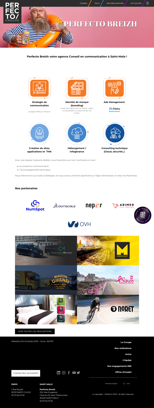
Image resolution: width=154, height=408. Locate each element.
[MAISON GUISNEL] (46, 280)
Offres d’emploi (123, 372)
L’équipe (127, 360)
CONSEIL (84, 3)
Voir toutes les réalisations (35, 331)
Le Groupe (126, 342)
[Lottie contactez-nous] (142, 215)
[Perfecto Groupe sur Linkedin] (58, 374)
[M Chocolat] (108, 250)
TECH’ (97, 3)
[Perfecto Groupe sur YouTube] (74, 374)
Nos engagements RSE (119, 366)
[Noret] (108, 309)
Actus (128, 354)
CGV (128, 383)
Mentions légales (111, 383)
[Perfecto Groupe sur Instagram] (63, 374)
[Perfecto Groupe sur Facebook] (69, 374)
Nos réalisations (115, 3)
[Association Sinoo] (108, 280)
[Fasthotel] (46, 309)
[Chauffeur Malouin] (46, 250)
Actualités (136, 3)
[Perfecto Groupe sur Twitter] (78, 374)
